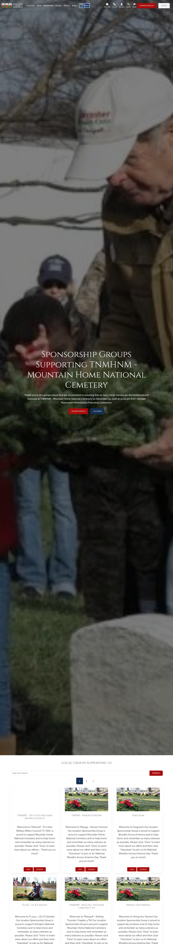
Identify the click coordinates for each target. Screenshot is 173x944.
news (39, 5)
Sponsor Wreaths (147, 5)
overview (30, 5)
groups (58, 5)
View (28, 869)
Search (156, 773)
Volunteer (97, 411)
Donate (164, 5)
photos (67, 5)
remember (48, 5)
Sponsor (39, 869)
